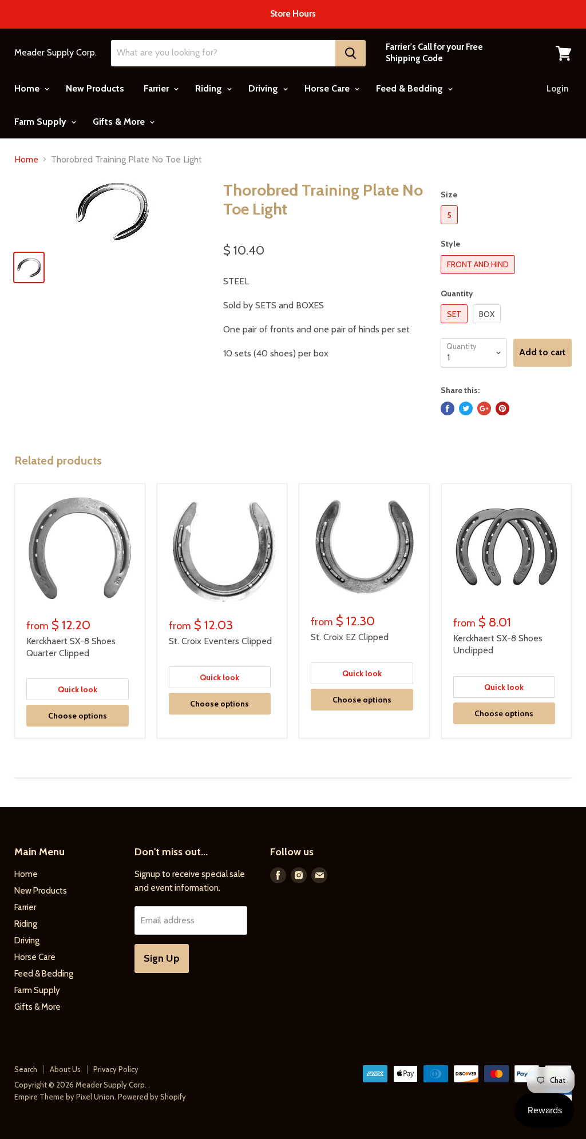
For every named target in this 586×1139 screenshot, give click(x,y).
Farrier (157, 88)
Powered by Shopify (152, 1096)
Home (28, 88)
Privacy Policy (115, 1069)
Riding (209, 88)
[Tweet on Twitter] (466, 408)
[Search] (350, 53)
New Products (95, 88)
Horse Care (328, 88)
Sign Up (162, 958)
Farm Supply (41, 121)
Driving (264, 88)
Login (558, 89)
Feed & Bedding (410, 88)
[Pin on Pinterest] (502, 408)
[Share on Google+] (484, 408)
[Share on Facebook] (447, 408)
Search (25, 1069)
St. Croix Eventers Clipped (220, 641)
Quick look (77, 689)
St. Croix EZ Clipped (350, 637)
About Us (65, 1069)
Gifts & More (120, 121)
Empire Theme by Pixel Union (64, 1096)
